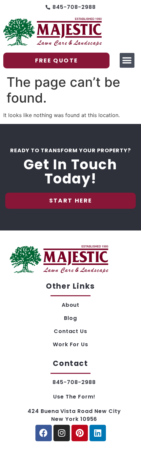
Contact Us (71, 331)
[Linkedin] (98, 433)
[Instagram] (61, 433)
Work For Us (71, 344)
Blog (70, 318)
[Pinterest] (79, 433)
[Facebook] (43, 433)
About (71, 305)
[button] (127, 60)
